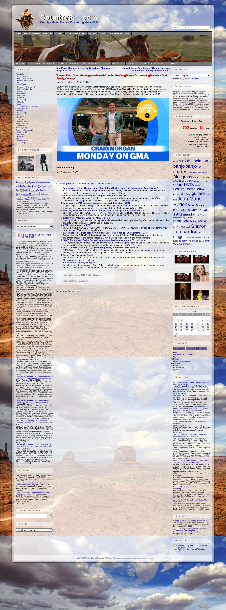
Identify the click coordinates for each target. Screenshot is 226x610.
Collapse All (179, 348)
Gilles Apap (185, 194)
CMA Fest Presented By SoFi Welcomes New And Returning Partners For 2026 (33, 288)
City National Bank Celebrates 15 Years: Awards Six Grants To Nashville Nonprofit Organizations (191, 396)
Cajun (83, 64)
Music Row (183, 378)
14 (198, 324)
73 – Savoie (22, 108)
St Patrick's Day (23, 89)
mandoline (191, 214)
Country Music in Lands (182, 361)
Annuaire (176, 363)
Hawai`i (20, 136)
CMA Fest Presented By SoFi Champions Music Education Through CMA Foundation (34, 336)
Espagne (196, 185)
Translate (195, 79)
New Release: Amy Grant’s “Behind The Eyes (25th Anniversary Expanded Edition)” (146, 69)
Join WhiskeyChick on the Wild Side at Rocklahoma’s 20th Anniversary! (30, 191)
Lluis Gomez (192, 210)
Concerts (47, 64)
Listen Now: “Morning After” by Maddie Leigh (86, 218)
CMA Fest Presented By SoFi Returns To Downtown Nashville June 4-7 (31, 421)
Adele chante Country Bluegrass (79, 262)
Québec (20, 113)
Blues (195, 177)
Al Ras (182, 161)
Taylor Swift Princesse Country (79, 255)
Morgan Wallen (187, 218)
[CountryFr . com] (113, 48)
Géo (175, 357)
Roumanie (21, 141)
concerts (204, 181)
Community (187, 181)
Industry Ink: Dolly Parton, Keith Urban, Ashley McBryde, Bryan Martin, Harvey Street (190, 409)
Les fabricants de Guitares (183, 355)
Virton (176, 244)
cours (178, 184)
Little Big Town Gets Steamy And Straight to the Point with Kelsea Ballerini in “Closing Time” (34, 187)
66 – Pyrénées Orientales (28, 106)
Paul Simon (184, 86)
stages (179, 236)
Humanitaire (94, 64)
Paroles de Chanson (25, 87)
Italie (19, 110)
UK (18, 115)
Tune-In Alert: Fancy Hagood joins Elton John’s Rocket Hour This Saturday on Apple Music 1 (110, 188)
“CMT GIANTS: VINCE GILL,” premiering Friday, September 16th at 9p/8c (100, 247)
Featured (179, 189)
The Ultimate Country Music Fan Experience (34, 236)
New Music (199, 221)
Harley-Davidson (159, 64)
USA (19, 117)
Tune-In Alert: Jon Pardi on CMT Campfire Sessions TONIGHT (94, 195)
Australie (20, 93)
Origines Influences (66, 64)
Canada (20, 100)
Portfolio (176, 359)
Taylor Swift (190, 237)
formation (194, 189)
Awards (173, 64)
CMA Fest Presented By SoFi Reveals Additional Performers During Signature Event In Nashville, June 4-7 (34, 378)
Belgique (20, 98)
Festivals (131, 64)
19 (187, 327)
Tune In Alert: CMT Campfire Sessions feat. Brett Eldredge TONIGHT (98, 203)
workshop (184, 243)
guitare (198, 193)
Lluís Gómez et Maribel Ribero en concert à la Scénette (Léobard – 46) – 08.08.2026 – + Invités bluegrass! (33, 199)
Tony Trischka (189, 240)
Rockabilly (143, 64)
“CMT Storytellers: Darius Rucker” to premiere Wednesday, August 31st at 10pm (104, 240)
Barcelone (194, 172)
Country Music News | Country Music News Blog (191, 521)
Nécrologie (118, 64)
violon (206, 240)
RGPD (175, 352)
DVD (188, 184)
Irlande (20, 138)
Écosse (20, 134)
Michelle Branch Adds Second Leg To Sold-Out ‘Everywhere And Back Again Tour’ (191, 461)
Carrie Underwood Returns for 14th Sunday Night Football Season (32, 195)
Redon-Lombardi (23, 80)
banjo (179, 166)
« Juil (175, 336)
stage (197, 232)
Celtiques (20, 132)
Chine (19, 102)
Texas (198, 237)
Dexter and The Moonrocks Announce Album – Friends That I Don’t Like (34, 183)
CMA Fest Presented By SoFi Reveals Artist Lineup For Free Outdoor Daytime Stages (32, 401)
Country (19, 64)
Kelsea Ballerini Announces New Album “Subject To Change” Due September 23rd (105, 233)
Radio (175, 365)
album (175, 162)
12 (187, 324)
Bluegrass (32, 64)
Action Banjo (22, 78)
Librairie (106, 64)
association (197, 161)
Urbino (200, 241)
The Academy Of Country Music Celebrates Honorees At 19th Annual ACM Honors (189, 435)
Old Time (177, 227)
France (20, 104)
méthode (181, 221)
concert (197, 181)
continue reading (65, 167)
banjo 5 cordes (187, 168)
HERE (157, 94)
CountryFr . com (68, 17)
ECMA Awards (178, 368)
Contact (176, 370)
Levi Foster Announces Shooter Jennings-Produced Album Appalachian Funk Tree (32, 204)
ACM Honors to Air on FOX (77, 225)
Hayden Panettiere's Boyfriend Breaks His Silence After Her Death (32, 484)
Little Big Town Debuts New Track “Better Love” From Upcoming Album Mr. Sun (104, 210)
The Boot (26, 471)
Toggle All (202, 348)
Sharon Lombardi (189, 228)
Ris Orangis (186, 227)
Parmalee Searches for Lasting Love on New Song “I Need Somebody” (33, 208)
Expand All (191, 348)
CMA (201, 177)
